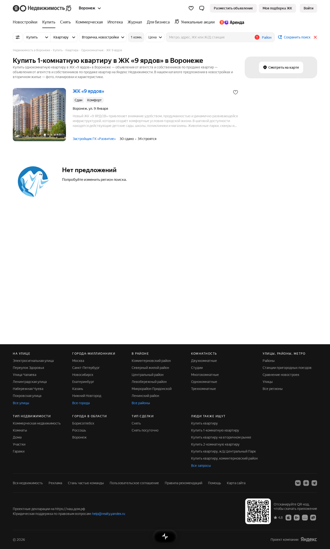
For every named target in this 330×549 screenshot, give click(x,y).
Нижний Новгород (86, 396)
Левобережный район (149, 382)
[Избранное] (191, 8)
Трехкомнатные (203, 389)
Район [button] (267, 37)
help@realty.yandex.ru (108, 514)
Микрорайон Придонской (152, 389)
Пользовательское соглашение (134, 483)
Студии (197, 368)
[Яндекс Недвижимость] (42, 8)
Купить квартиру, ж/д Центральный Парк (223, 451)
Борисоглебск (83, 423)
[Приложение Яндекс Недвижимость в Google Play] (297, 517)
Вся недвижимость (28, 483)
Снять (136, 423)
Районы (269, 361)
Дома (17, 437)
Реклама (55, 483)
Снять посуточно (145, 430)
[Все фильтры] (17, 37)
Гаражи (18, 451)
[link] (308, 8)
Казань (77, 389)
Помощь (214, 483)
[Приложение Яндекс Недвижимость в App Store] (288, 517)
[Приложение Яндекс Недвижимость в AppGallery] (305, 517)
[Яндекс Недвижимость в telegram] (314, 483)
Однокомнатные (204, 382)
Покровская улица (27, 396)
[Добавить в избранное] (235, 92)
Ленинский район (145, 396)
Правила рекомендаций (183, 483)
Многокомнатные (205, 375)
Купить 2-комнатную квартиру (215, 444)
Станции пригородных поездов (287, 368)
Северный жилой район (150, 368)
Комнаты (20, 430)
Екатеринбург (83, 382)
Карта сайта (236, 483)
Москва (78, 361)
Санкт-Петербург (86, 368)
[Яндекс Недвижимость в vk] (298, 483)
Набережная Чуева (28, 389)
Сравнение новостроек (281, 375)
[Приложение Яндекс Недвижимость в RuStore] (313, 517)
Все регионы (273, 389)
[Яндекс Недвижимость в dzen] (306, 483)
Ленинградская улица (30, 382)
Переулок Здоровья (28, 368)
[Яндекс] (308, 539)
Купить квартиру (204, 423)
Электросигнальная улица (33, 361)
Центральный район (148, 375)
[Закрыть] (315, 37)
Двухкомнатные (204, 361)
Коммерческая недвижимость (37, 423)
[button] (201, 8)
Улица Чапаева (24, 375)
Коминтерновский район (151, 361)
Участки (19, 444)
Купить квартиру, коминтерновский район (224, 458)
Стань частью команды (86, 483)
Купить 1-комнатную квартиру (215, 430)
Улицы (268, 382)
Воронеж (79, 437)
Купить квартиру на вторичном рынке (221, 437)
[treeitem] (26, 22)
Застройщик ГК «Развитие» (94, 139)
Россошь (79, 430)
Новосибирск (82, 375)
